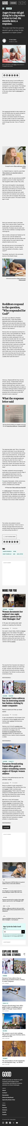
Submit (24, 932)
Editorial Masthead (7, 1097)
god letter (20, 554)
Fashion (11, 696)
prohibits (17, 726)
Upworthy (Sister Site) (8, 1100)
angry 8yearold (7, 551)
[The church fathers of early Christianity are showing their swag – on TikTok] (14, 1053)
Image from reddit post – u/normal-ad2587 (16, 426)
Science (4, 1110)
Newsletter (5, 1095)
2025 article (7, 491)
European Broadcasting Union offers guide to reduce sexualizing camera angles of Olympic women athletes (13, 768)
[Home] (3, 8)
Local (4, 916)
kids (16, 87)
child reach (19, 91)
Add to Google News (10, 536)
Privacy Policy (7, 936)
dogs (14, 551)
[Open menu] (24, 3)
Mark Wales (13, 39)
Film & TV (11, 761)
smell (3, 634)
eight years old (7, 554)
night (21, 633)
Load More (6, 827)
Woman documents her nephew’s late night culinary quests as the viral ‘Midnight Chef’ (12, 615)
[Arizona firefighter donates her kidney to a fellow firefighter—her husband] (14, 917)
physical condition (7, 791)
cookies (13, 641)
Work (4, 879)
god (14, 554)
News (4, 1105)
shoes (13, 730)
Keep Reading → (6, 677)
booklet (9, 803)
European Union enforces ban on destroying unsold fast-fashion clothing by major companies (13, 702)
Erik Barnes (5, 628)
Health (4, 1112)
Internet (11, 609)
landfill (15, 719)
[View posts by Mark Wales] (4, 41)
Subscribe (13, 2)
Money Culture (6, 906)
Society (4, 1107)
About (4, 1090)
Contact (4, 1092)
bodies (6, 789)
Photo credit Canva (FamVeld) (19, 487)
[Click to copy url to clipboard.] (17, 75)
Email (5, 928)
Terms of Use (20, 934)
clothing (12, 721)
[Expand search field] (20, 3)
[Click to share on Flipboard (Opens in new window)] (12, 75)
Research (5, 888)
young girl (7, 111)
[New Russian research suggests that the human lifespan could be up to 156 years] (14, 889)
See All (24, 954)
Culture (9, 8)
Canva (15, 64)
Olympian (9, 787)
